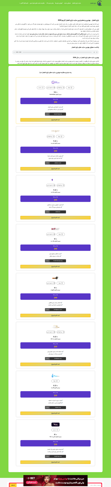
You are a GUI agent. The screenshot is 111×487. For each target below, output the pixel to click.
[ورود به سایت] (55, 237)
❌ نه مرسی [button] (55, 254)
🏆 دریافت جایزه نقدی (55, 249)
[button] (55, 243)
